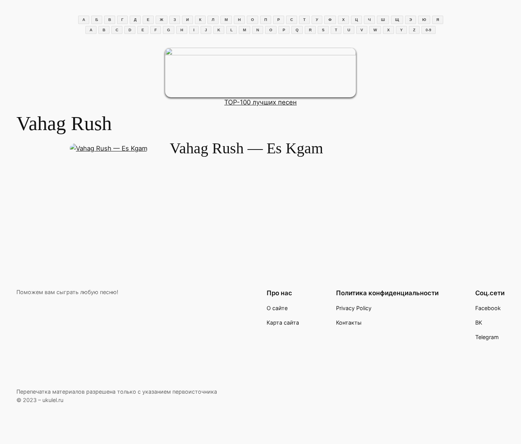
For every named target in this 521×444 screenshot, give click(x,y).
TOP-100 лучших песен (260, 102)
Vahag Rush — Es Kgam (246, 148)
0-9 (428, 30)
